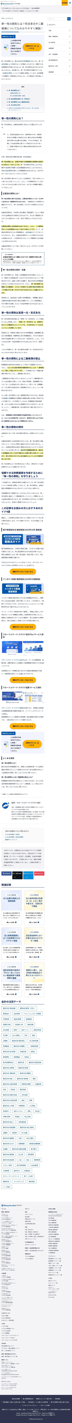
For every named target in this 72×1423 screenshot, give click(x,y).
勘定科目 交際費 (8, 1068)
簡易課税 (6, 1057)
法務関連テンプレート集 (54, 1268)
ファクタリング (19, 1181)
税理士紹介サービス (30, 1219)
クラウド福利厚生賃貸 (7, 1302)
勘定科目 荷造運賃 (9, 1127)
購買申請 (6, 1181)
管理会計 (6, 1013)
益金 (23, 1100)
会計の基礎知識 (35, 8)
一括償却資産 (33, 1046)
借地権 (14, 1133)
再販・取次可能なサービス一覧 (9, 1356)
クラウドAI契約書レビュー (8, 1328)
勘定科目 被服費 (8, 1138)
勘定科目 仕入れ (8, 1143)
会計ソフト (25, 1030)
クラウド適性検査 (6, 1309)
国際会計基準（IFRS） (27, 1008)
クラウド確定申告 (9, 1226)
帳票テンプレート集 (53, 1263)
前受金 (13, 1089)
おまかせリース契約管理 (8, 1320)
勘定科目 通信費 (8, 1154)
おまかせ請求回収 (6, 1318)
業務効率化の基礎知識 (54, 1241)
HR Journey (51, 1297)
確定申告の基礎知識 (53, 1225)
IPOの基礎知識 (52, 1236)
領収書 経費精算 (34, 1143)
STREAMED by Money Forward (9, 1370)
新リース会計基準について (8, 1350)
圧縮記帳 (38, 1084)
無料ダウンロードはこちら (23, 571)
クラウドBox (8, 1265)
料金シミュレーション (30, 1239)
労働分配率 (6, 1116)
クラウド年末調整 (6, 1291)
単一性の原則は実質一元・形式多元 (19, 99)
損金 (33, 1035)
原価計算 (23, 1051)
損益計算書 (17, 1019)
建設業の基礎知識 (52, 1246)
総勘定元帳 (6, 1024)
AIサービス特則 (45, 1405)
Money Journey (52, 1295)
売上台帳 (27, 1116)
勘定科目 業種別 (25, 1073)
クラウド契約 (5, 1326)
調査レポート (51, 1285)
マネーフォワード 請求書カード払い (11, 1363)
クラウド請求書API (30, 1256)
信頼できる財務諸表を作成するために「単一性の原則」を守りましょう (24, 109)
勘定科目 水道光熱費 (10, 1084)
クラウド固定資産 (6, 1255)
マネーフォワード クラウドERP (9, 1340)
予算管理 (22, 1106)
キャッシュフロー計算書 (32, 1013)
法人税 (21, 1154)
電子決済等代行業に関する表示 (60, 1402)
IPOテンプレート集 (53, 1272)
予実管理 (6, 1019)
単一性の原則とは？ (14, 90)
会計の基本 (30, 1138)
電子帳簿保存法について (8, 1346)
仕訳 (20, 1138)
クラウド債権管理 (8, 1244)
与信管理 (6, 1171)
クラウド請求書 (9, 1233)
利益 (4, 1089)
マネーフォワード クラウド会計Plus (13, 660)
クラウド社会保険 (6, 1294)
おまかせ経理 (5, 1315)
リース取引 (6, 1187)
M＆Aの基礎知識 (52, 1248)
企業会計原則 (7, 73)
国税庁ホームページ (11, 840)
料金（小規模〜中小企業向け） (33, 1234)
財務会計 (27, 1171)
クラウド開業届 (5, 1333)
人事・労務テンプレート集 (55, 1265)
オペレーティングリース (11, 1176)
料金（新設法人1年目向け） (32, 1232)
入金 (20, 1160)
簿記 (34, 287)
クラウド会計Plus (7, 1218)
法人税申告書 (33, 1041)
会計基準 (9, 170)
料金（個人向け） (29, 1229)
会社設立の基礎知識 (53, 1234)
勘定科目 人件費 (8, 1106)
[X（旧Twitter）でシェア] (17, 875)
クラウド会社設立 (6, 1331)
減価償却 (29, 1019)
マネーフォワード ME (53, 1288)
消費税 (5, 1133)
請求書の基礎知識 (52, 1229)
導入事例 (27, 1217)
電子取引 (34, 1149)
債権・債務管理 (53, 36)
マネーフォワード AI (9, 1388)
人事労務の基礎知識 (53, 1227)
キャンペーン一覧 (52, 1283)
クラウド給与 (5, 1287)
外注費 (5, 1035)
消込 (27, 1160)
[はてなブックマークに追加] (28, 875)
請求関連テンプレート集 (54, 1258)
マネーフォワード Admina (8, 1338)
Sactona (12, 1377)
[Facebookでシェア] (6, 873)
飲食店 (17, 1116)
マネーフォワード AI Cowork (9, 1384)
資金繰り (6, 1111)
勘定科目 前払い (8, 1122)
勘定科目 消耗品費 (9, 1008)
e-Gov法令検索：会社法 (12, 834)
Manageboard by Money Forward (10, 1373)
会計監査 (28, 232)
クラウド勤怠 (8, 1280)
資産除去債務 (26, 1084)
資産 (30, 1100)
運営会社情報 (16, 1399)
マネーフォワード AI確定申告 (9, 1229)
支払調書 (6, 1030)
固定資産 (23, 1089)
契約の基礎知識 (52, 1232)
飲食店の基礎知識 (52, 1243)
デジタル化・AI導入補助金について (10, 1348)
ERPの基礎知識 (52, 1220)
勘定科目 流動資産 (9, 1073)
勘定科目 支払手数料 (27, 1127)
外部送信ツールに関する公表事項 (38, 1402)
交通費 (5, 1149)
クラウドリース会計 (8, 1222)
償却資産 (32, 1181)
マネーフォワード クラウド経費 (12, 708)
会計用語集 (51, 1218)
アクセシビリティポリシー (30, 1405)
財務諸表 (27, 61)
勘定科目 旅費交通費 (19, 1149)
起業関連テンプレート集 (54, 1270)
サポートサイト (29, 1214)
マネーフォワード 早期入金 (8, 1366)
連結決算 (30, 1024)
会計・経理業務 (53, 54)
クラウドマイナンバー (7, 1298)
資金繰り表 (19, 1024)
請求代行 (17, 1171)
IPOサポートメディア (30, 1244)
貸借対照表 (37, 1030)
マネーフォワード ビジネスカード (10, 1335)
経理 (15, 1030)
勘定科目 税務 (23, 1068)
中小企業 (24, 1133)
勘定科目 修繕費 (19, 1046)
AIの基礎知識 (51, 1252)
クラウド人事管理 (6, 1276)
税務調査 (17, 1057)
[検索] (69, 18)
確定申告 (6, 301)
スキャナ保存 (7, 1165)
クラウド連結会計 (6, 1262)
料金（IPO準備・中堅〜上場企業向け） (35, 1236)
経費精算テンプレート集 (54, 1261)
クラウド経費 (5, 1247)
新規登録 (64, 3)
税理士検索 (28, 1221)
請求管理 (31, 1154)
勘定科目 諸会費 (8, 1160)
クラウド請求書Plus (7, 1240)
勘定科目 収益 (7, 1078)
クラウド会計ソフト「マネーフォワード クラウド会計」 (15, 8)
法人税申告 (52, 42)
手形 (25, 1035)
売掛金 (26, 1057)
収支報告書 (22, 1122)
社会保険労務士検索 (30, 1223)
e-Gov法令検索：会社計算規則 (14, 837)
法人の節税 (16, 1035)
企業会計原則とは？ (15, 93)
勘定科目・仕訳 (53, 66)
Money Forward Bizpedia (55, 1215)
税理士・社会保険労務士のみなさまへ (34, 1250)
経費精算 (22, 1143)
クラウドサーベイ (7, 1305)
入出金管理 (34, 1165)
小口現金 (32, 1106)
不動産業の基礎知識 (53, 1250)
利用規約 (57, 1399)
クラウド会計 (5, 1215)
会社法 (23, 450)
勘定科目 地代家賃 (9, 1051)
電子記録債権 (21, 1165)
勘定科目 (21, 1062)
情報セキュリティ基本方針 (44, 1399)
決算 (28, 1111)
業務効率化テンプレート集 (55, 1275)
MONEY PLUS (53, 1292)
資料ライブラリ (52, 1280)
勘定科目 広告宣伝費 (10, 1100)
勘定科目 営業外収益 (10, 1095)
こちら (23, 772)
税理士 (33, 1051)
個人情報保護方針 (28, 1399)
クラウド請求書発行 (9, 1236)
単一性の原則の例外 (14, 105)
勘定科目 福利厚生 (18, 1041)
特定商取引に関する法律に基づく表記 (14, 1402)
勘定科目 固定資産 (35, 1062)
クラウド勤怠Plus (9, 1283)
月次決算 (25, 1095)
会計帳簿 (4, 64)
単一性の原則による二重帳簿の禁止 (19, 102)
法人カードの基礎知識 (54, 1239)
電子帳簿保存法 (8, 1062)
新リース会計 (28, 1176)
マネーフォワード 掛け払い (8, 1269)
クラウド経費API (29, 1258)
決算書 (5, 398)
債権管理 (37, 1160)
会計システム (18, 1111)
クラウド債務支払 (6, 1251)
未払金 (37, 1111)
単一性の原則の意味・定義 (17, 96)
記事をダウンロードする (31, 47)
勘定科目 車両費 (22, 1078)
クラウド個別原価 (6, 1258)
